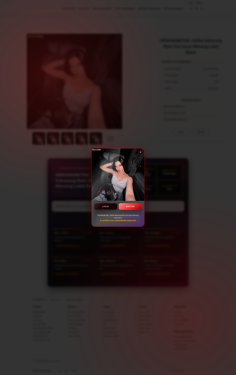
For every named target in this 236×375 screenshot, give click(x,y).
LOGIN (105, 207)
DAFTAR (130, 207)
